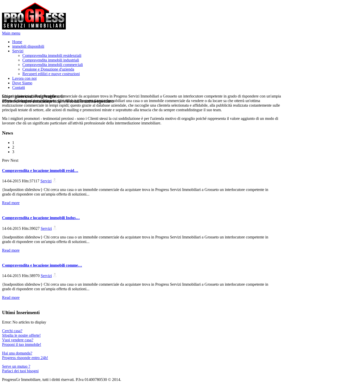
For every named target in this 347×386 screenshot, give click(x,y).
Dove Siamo (22, 83)
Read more (11, 203)
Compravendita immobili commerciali (52, 64)
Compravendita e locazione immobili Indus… (41, 218)
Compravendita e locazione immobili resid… (40, 170)
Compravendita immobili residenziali (51, 55)
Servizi (17, 51)
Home (17, 42)
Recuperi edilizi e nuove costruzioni (51, 74)
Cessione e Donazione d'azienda (48, 69)
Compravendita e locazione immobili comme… (42, 265)
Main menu (11, 33)
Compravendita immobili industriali (50, 60)
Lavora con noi (24, 78)
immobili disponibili (28, 46)
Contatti (18, 87)
